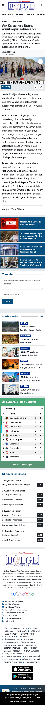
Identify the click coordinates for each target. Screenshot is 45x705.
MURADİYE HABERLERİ (13, 662)
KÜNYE (7, 628)
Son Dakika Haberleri (13, 618)
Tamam (31, 702)
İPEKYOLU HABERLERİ (12, 645)
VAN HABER (7, 14)
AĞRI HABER (35, 631)
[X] (18, 594)
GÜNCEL (24, 386)
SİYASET (30, 14)
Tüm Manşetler (11, 615)
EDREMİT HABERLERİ (12, 648)
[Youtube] (27, 594)
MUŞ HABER (28, 640)
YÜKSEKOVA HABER (27, 642)
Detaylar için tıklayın (22, 465)
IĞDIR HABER (24, 637)
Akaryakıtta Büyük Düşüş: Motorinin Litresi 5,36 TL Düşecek (31, 379)
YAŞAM (24, 361)
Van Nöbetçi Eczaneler (14, 601)
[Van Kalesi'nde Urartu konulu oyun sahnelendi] (22, 70)
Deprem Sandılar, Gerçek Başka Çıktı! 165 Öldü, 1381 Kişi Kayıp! (31, 329)
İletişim (35, 628)
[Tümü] (41, 317)
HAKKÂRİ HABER (10, 634)
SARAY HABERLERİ (33, 662)
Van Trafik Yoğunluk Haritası (16, 610)
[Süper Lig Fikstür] (41, 474)
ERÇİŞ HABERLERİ (30, 648)
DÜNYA (19, 14)
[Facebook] (14, 594)
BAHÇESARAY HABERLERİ (14, 654)
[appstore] (23, 670)
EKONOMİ (25, 348)
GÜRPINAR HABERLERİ (31, 659)
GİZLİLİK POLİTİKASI (21, 628)
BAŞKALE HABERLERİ (12, 651)
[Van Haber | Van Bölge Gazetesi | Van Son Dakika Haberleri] (21, 5)
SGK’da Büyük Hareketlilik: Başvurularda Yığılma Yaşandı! (30, 392)
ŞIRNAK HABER (10, 642)
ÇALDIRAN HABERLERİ (12, 656)
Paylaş (7, 87)
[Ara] (41, 5)
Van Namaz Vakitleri (13, 607)
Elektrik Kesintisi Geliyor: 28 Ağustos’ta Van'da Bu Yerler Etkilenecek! (31, 367)
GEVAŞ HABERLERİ (11, 659)
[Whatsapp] (32, 594)
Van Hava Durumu (12, 604)
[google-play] (23, 677)
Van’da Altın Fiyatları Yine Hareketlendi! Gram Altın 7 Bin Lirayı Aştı (29, 341)
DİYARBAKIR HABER (12, 640)
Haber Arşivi (10, 621)
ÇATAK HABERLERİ (32, 656)
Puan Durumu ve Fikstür (14, 613)
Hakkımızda (8, 631)
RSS (6, 691)
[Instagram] (22, 594)
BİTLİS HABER (9, 637)
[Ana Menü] (3, 6)
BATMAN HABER (27, 634)
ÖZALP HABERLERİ (31, 651)
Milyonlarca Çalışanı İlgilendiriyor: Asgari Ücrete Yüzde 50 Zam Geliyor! (31, 354)
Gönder (7, 302)
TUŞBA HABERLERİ (31, 645)
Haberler (6, 22)
